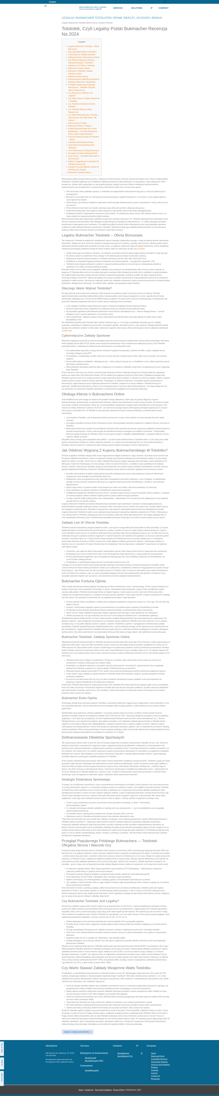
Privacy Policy (118, 1090)
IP (152, 8)
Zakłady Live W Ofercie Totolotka (81, 65)
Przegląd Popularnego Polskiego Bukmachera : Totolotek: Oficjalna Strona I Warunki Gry (81, 87)
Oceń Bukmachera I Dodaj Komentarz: (83, 150)
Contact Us (89, 1090)
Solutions (136, 8)
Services (118, 8)
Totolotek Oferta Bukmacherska (80, 142)
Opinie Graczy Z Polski (77, 123)
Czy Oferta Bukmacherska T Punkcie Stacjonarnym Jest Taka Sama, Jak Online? (83, 117)
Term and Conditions (103, 1090)
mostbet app (67, 331)
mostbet (141, 249)
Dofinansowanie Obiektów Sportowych (84, 79)
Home (80, 1090)
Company (164, 8)
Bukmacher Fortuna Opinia (79, 68)
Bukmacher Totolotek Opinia (79, 172)
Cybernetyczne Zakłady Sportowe (82, 55)
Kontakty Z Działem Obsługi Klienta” (83, 153)
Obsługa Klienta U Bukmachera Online (84, 57)
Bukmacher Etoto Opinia (78, 76)
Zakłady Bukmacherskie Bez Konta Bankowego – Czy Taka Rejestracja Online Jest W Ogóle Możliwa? (82, 131)
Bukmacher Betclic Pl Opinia (79, 126)
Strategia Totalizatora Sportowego (82, 82)
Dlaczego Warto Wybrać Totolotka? (82, 52)
